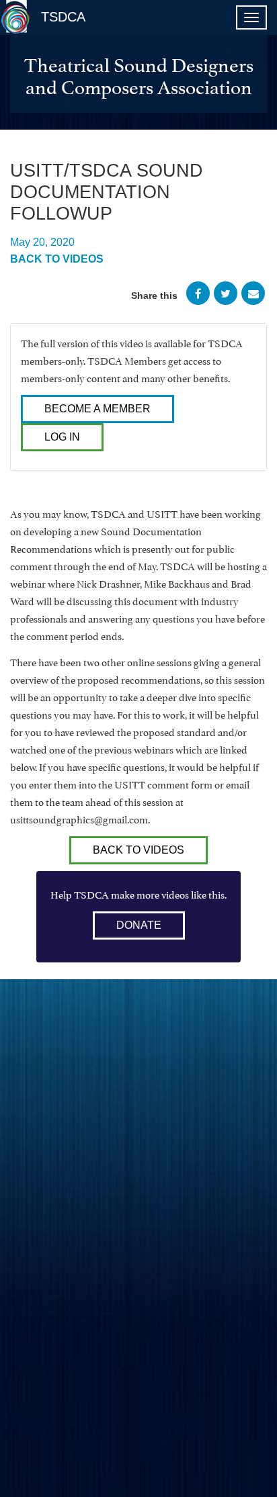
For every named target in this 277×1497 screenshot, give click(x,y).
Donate (138, 925)
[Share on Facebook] (198, 295)
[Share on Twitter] (225, 295)
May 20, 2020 (42, 242)
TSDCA (63, 16)
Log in (62, 437)
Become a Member (97, 408)
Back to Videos (57, 259)
